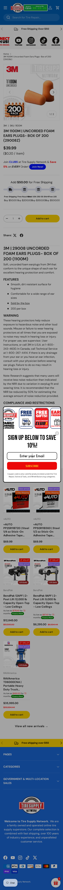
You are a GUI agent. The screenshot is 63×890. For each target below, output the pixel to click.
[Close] (57, 433)
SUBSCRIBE (32, 466)
